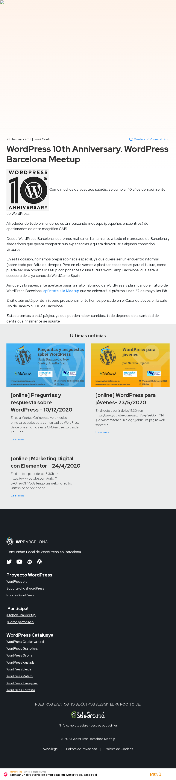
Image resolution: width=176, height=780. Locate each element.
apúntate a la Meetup (61, 290)
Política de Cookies (119, 749)
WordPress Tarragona (22, 683)
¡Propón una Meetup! (21, 615)
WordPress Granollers (22, 648)
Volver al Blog (159, 139)
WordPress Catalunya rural (25, 642)
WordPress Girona (19, 655)
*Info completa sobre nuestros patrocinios (88, 725)
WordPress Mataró (19, 676)
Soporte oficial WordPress (25, 588)
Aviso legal (50, 749)
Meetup (139, 139)
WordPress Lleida (18, 669)
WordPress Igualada (20, 662)
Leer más (17, 439)
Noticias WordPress (20, 595)
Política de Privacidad (81, 749)
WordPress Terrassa (20, 690)
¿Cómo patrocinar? (20, 622)
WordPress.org (16, 581)
